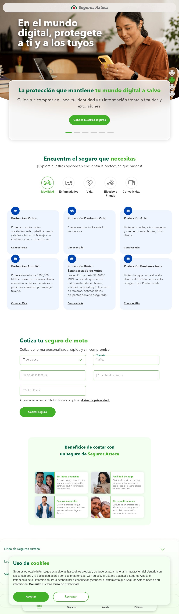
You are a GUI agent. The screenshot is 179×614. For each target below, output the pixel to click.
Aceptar (31, 596)
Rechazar (71, 596)
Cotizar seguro (37, 412)
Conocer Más (19, 247)
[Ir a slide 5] (102, 132)
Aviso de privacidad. (95, 400)
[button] (53, 360)
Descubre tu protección (90, 120)
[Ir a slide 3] (85, 132)
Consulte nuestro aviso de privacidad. (54, 584)
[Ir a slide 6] (110, 132)
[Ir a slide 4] (94, 132)
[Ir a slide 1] (68, 132)
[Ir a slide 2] (77, 132)
